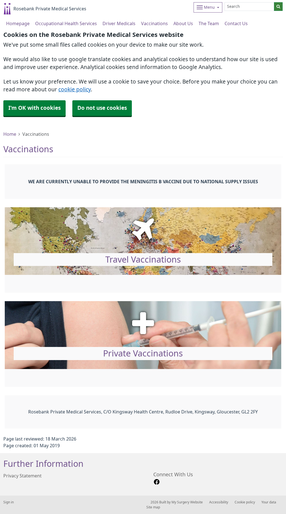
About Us (183, 23)
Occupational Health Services (66, 23)
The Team (209, 23)
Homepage (18, 23)
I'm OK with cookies (34, 108)
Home (9, 134)
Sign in (8, 502)
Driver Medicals (119, 23)
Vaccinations (154, 23)
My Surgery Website (187, 502)
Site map (153, 507)
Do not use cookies (102, 108)
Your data (268, 502)
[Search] (278, 6)
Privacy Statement (22, 475)
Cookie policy (245, 502)
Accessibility (218, 502)
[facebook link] (156, 482)
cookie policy (74, 89)
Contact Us (236, 23)
